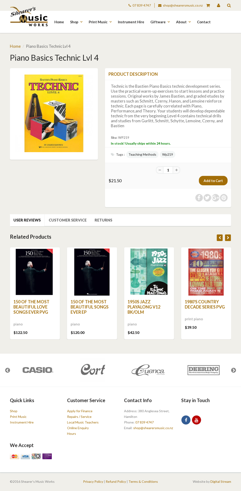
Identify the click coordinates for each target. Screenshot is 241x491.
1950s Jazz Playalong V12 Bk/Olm (144, 307)
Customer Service (68, 220)
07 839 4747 (142, 5)
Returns (103, 220)
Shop (74, 22)
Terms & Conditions (143, 481)
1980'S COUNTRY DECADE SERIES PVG (205, 304)
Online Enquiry (78, 428)
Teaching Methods (142, 154)
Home (59, 22)
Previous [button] (7, 370)
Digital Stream (220, 481)
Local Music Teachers (83, 422)
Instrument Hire (131, 22)
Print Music (98, 22)
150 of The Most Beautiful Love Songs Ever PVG (31, 307)
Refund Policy (116, 481)
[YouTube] (196, 420)
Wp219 (167, 154)
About (181, 22)
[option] (37, 370)
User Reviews (27, 220)
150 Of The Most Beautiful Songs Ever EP (89, 307)
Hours (71, 434)
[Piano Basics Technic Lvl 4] (53, 113)
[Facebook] (186, 420)
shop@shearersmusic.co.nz (183, 5)
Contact (204, 22)
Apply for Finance (79, 411)
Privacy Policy (93, 481)
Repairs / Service (79, 417)
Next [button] (233, 370)
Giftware (158, 22)
